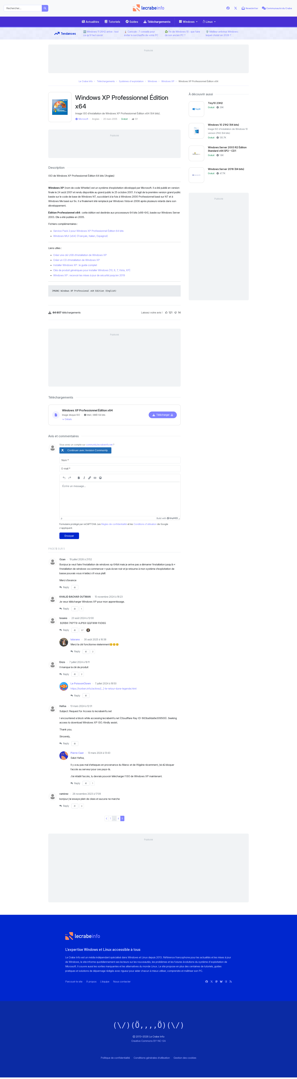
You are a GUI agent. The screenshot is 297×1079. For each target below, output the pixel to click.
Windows (152, 81)
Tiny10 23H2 (215, 103)
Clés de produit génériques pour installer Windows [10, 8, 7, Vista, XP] (91, 270)
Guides (133, 21)
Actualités (92, 21)
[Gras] (78, 478)
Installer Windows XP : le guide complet (75, 265)
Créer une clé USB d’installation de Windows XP (80, 255)
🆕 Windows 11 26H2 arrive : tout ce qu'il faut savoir (100, 33)
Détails (68, 419)
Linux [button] (209, 21)
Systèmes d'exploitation (131, 81)
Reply (65, 587)
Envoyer (69, 535)
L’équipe (104, 981)
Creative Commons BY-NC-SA (148, 1040)
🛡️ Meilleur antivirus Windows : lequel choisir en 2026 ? (222, 33)
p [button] (61, 518)
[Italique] (84, 478)
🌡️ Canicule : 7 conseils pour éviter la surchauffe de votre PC (141, 33)
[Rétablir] (69, 478)
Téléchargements (158, 21)
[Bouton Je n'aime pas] (175, 312)
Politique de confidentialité (115, 1057)
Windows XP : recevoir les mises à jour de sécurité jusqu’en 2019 (89, 275)
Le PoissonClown (81, 683)
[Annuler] (64, 478)
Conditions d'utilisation (145, 524)
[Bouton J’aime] (166, 312)
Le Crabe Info (86, 81)
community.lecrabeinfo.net (99, 444)
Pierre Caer (77, 752)
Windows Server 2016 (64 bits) (226, 169)
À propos (91, 981)
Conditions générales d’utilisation (152, 1057)
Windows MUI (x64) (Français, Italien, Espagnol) (80, 236)
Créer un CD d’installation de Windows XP (76, 260)
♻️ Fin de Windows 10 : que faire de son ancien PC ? (182, 33)
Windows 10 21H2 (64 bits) (223, 124)
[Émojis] (100, 478)
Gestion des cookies (185, 1057)
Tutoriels (114, 21)
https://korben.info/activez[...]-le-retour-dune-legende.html (103, 688)
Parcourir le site (73, 981)
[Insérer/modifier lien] (89, 478)
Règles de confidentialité (114, 524)
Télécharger (163, 414)
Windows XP (167, 81)
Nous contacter (122, 981)
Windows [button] (189, 21)
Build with (161, 518)
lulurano (75, 639)
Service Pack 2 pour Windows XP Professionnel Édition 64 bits (88, 230)
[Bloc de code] (95, 478)
